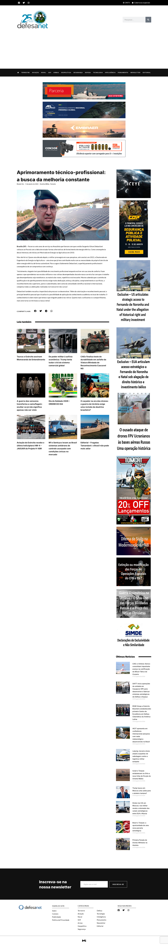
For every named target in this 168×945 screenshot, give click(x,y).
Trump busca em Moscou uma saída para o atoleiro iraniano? (141, 790)
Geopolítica (66, 72)
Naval (43, 72)
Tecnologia (98, 72)
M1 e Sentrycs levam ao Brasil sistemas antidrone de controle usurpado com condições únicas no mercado (63, 448)
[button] (35, 311)
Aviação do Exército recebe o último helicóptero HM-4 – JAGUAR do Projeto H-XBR (30, 445)
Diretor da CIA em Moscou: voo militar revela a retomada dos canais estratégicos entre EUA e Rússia (140, 808)
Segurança (78, 72)
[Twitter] (24, 3)
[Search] (148, 20)
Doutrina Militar (44, 184)
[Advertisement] (84, 46)
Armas (56, 72)
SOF (49, 72)
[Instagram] (29, 3)
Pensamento (123, 72)
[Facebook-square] (19, 3)
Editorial (147, 72)
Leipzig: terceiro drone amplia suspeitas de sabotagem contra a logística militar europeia (141, 756)
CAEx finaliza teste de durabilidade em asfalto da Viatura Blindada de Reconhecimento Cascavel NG (93, 362)
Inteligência (110, 72)
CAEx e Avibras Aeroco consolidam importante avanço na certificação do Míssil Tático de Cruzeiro (141, 669)
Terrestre (25, 72)
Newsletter (135, 72)
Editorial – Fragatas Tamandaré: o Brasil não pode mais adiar (95, 445)
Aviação (35, 72)
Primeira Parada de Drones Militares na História (139, 842)
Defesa (88, 72)
